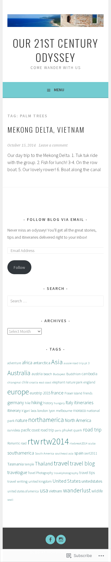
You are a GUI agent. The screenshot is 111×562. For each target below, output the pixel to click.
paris (58, 430)
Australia (18, 373)
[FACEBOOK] (50, 539)
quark (77, 430)
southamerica (20, 453)
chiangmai (14, 382)
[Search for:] (55, 301)
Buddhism (73, 374)
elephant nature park (67, 382)
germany (15, 402)
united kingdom (40, 481)
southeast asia (64, 453)
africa (27, 362)
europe (18, 391)
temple (29, 464)
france (57, 393)
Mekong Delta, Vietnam (46, 129)
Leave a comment (53, 145)
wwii (10, 500)
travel (61, 463)
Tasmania (15, 464)
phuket (67, 430)
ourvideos (13, 430)
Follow (19, 267)
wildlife (97, 491)
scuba (92, 443)
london (42, 410)
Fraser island (73, 393)
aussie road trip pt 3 (76, 363)
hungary (59, 403)
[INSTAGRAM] (61, 539)
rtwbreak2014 (78, 443)
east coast (45, 382)
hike (27, 403)
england (89, 382)
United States (67, 481)
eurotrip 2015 (40, 393)
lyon (52, 410)
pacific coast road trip (37, 430)
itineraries (83, 402)
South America (44, 453)
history (48, 403)
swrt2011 (90, 453)
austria (37, 373)
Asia (57, 362)
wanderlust (77, 490)
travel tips (87, 472)
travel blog (82, 463)
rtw (33, 441)
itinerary (14, 410)
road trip (92, 429)
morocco (79, 410)
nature (21, 420)
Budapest (59, 374)
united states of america (23, 491)
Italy (69, 402)
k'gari (26, 410)
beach (48, 374)
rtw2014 (54, 441)
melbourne (64, 410)
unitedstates (91, 481)
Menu (59, 89)
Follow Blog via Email (55, 219)
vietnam (55, 491)
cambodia (89, 373)
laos (33, 410)
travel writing (17, 481)
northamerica (46, 420)
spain (78, 453)
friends (87, 393)
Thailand (44, 463)
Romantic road (17, 443)
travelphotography (66, 473)
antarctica (41, 362)
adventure (14, 363)
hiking (36, 402)
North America (78, 420)
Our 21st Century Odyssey (55, 50)
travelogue (17, 472)
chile (25, 382)
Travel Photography (40, 473)
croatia (33, 382)
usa (44, 490)
